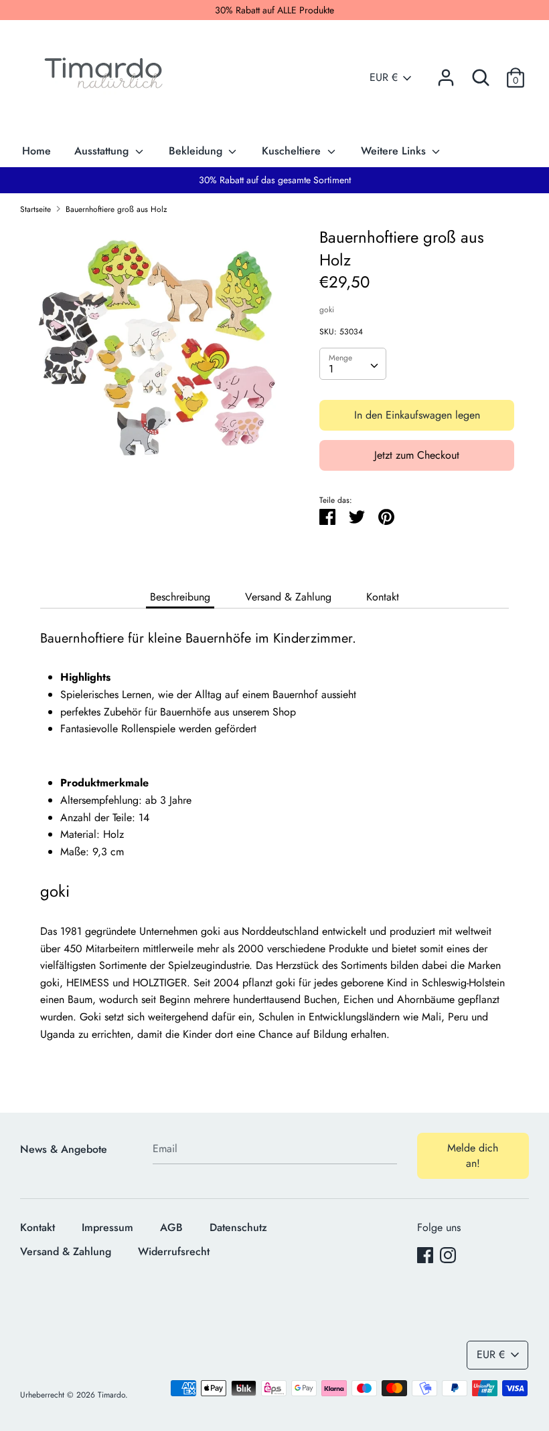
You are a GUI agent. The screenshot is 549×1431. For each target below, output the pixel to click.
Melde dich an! (472, 1155)
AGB (171, 1227)
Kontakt (382, 596)
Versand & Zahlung (288, 596)
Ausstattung (103, 150)
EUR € (384, 77)
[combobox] (352, 364)
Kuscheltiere (293, 150)
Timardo (111, 1395)
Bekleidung (197, 150)
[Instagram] (448, 1254)
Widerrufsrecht (174, 1251)
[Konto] (446, 72)
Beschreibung (180, 596)
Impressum (107, 1227)
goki (326, 310)
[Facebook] (425, 1254)
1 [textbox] (331, 368)
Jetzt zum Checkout (416, 455)
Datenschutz (238, 1227)
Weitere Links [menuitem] (395, 150)
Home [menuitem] (36, 150)
